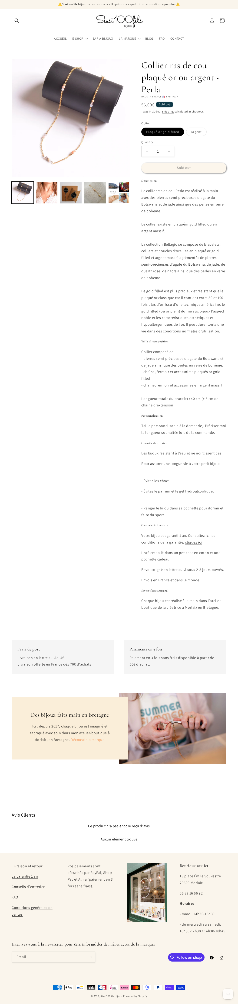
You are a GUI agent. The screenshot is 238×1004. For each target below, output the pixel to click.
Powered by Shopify (135, 996)
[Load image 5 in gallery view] (119, 192)
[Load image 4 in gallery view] (95, 192)
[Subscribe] (90, 957)
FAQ (15, 897)
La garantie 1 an (25, 876)
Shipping (168, 111)
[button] (17, 21)
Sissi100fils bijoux (111, 996)
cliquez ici (193, 542)
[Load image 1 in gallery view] (22, 192)
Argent (199, 132)
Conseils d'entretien (29, 886)
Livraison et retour (27, 866)
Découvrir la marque (87, 739)
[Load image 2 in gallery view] (47, 192)
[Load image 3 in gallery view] (71, 192)
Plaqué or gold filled (165, 132)
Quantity (147, 142)
